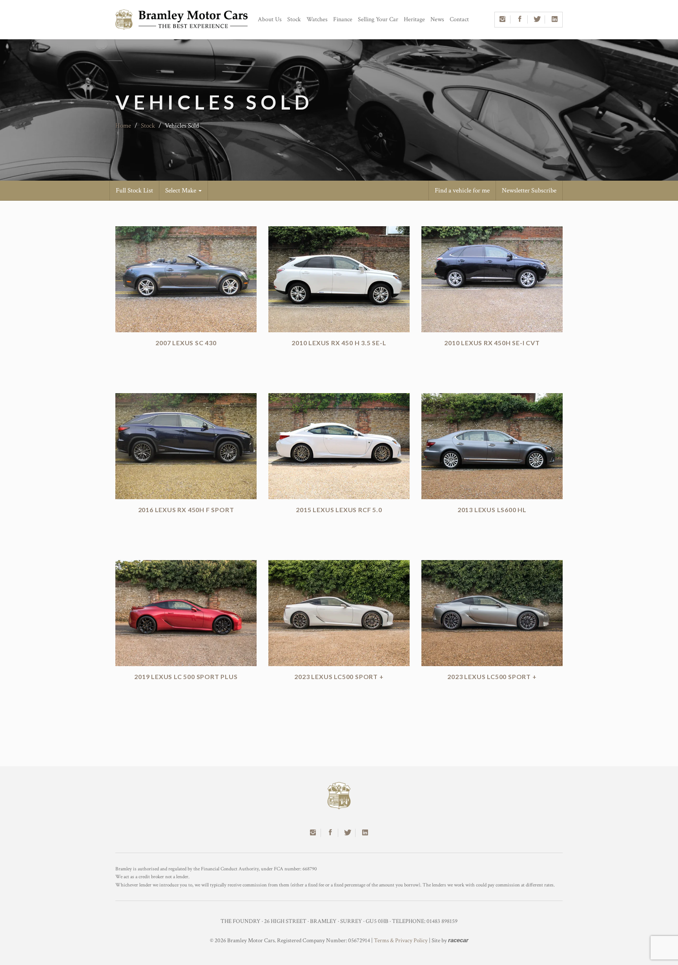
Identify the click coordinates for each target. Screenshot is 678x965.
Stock (294, 19)
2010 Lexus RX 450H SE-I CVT (492, 342)
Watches (317, 19)
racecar (458, 940)
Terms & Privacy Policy (401, 940)
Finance (342, 19)
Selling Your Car (378, 19)
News (437, 19)
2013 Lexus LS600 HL (492, 509)
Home (123, 125)
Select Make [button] (181, 190)
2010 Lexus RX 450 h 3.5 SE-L (339, 342)
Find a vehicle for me (462, 190)
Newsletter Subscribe (529, 190)
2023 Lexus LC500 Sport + (338, 676)
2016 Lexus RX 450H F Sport (186, 509)
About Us (270, 19)
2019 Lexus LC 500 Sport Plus (185, 676)
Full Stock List (134, 190)
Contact (459, 19)
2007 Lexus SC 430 (186, 342)
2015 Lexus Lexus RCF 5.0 (339, 509)
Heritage (414, 19)
